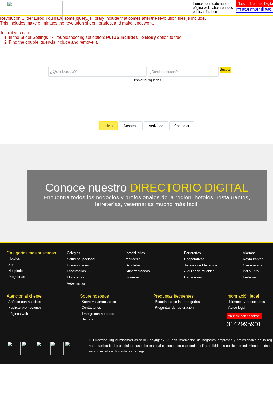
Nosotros (131, 126)
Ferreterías (192, 253)
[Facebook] (14, 354)
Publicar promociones (25, 308)
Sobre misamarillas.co (99, 302)
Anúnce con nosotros (24, 302)
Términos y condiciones (246, 302)
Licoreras (133, 277)
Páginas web (18, 314)
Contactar (181, 126)
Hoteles (14, 259)
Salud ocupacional (81, 259)
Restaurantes (253, 259)
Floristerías (75, 277)
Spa (11, 265)
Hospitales (16, 271)
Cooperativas (194, 259)
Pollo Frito (251, 271)
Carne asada (252, 265)
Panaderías (193, 277)
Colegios (73, 253)
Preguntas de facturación (174, 308)
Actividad (156, 126)
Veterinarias (76, 283)
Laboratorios (76, 271)
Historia (87, 319)
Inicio (108, 126)
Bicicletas (133, 265)
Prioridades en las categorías (177, 302)
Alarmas (249, 253)
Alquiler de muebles (199, 271)
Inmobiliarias (135, 253)
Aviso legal (236, 308)
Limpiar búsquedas (146, 79)
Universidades (78, 265)
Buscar (225, 69)
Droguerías (16, 277)
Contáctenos (91, 308)
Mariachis (133, 259)
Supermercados (138, 271)
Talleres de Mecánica (200, 265)
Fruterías (250, 277)
